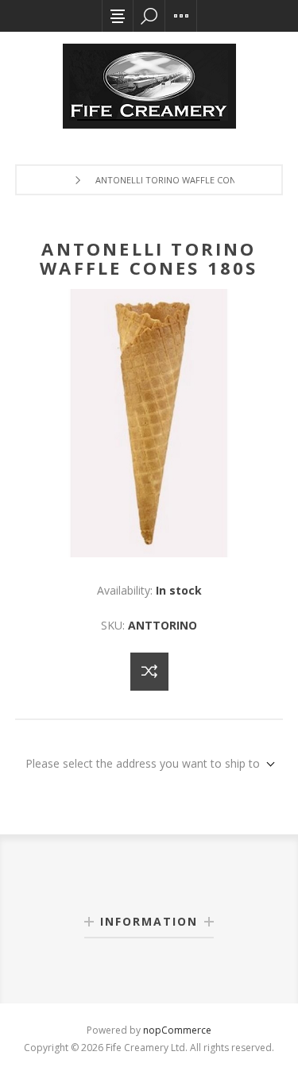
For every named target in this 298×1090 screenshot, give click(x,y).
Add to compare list (149, 672)
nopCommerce (177, 1030)
